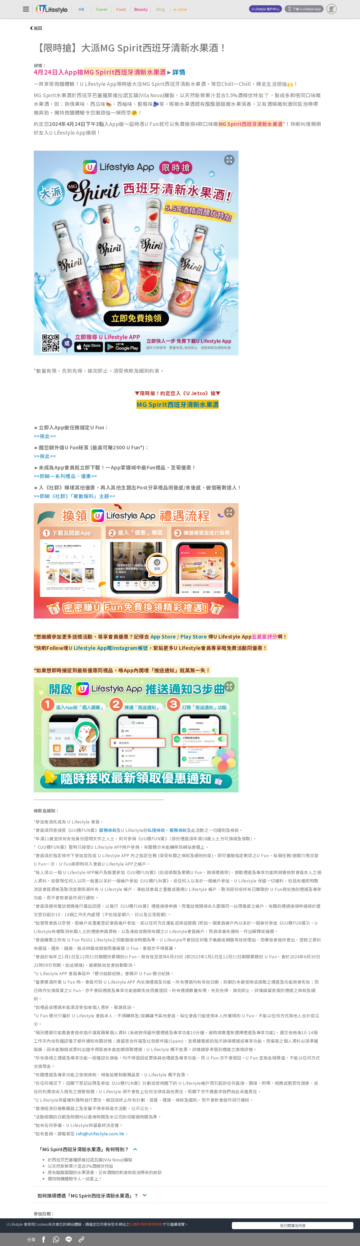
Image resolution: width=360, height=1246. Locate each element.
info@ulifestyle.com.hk (100, 1133)
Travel (101, 9)
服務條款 (107, 830)
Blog (160, 9)
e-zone (180, 9)
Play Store (193, 636)
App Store (163, 636)
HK (81, 9)
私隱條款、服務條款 (167, 830)
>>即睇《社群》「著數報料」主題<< (74, 495)
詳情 (178, 71)
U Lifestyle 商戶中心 (265, 9)
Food (121, 9)
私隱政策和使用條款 (146, 1224)
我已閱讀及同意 (293, 1225)
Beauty (141, 9)
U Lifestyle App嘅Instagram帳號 (108, 647)
